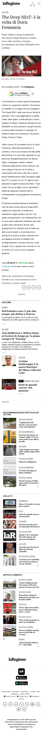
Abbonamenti (6, 691)
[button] (5, 704)
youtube (23, 283)
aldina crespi (6, 276)
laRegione (29, 87)
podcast (34, 279)
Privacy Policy (10, 696)
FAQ (38, 691)
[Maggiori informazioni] (32, 94)
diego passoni (17, 276)
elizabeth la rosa (8, 279)
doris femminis (28, 276)
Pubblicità (14, 694)
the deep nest (6, 283)
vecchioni (15, 283)
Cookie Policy (23, 696)
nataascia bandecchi (22, 279)
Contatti (32, 691)
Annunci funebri (25, 694)
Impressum (24, 691)
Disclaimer (15, 691)
